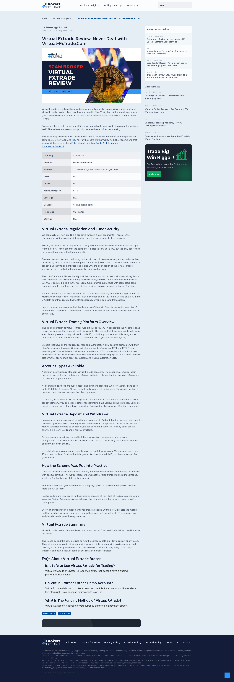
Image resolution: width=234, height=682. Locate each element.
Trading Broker (49, 613)
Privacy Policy (112, 642)
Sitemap (187, 642)
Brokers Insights (89, 5)
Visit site (154, 174)
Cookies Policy (132, 642)
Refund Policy (153, 642)
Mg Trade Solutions (102, 143)
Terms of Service (90, 642)
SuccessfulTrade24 (53, 146)
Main (44, 18)
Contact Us (132, 5)
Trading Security (112, 5)
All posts (71, 642)
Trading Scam (64, 613)
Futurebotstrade (80, 143)
